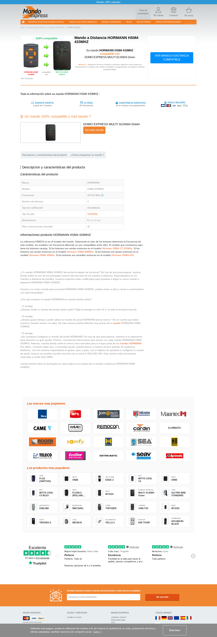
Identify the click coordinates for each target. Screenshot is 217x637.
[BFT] (75, 414)
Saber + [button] (97, 631)
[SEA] (141, 442)
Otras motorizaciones (168, 22)
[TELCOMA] (141, 414)
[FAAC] (75, 428)
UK (170, 618)
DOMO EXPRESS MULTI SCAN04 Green (111, 124)
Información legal (118, 620)
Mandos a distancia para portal (46, 22)
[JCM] (108, 414)
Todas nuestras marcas (83, 22)
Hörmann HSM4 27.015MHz (117, 248)
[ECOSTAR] (75, 456)
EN (176, 618)
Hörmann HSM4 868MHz (80, 251)
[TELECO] (42, 456)
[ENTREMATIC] (108, 456)
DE (164, 618)
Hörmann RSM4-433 (123, 255)
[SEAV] (141, 456)
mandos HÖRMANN (130, 343)
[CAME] (42, 428)
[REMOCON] (108, 428)
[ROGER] (42, 442)
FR (158, 618)
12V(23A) (92, 214)
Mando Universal (111, 22)
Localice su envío (74, 617)
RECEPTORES (144, 22)
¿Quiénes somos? (118, 617)
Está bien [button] (174, 630)
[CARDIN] (141, 428)
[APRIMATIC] (174, 456)
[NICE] (42, 414)
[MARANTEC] (174, 414)
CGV (113, 622)
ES (183, 618)
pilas (129, 22)
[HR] (174, 442)
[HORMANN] (108, 442)
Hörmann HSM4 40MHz (42, 255)
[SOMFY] (75, 442)
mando (116, 323)
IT (189, 618)
